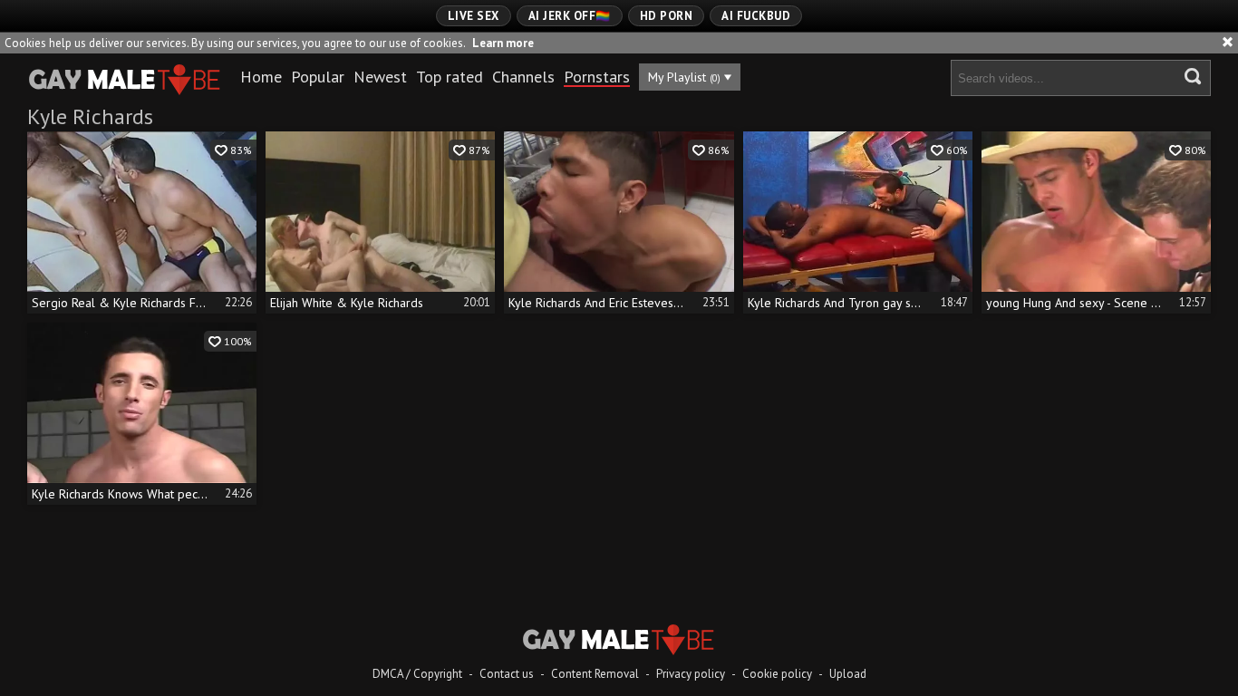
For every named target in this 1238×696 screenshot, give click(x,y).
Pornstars (597, 76)
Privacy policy (690, 674)
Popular (317, 76)
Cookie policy (777, 674)
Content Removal (595, 674)
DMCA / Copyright (417, 674)
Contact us (506, 674)
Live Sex (473, 16)
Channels (523, 76)
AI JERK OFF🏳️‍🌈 (569, 16)
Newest (380, 76)
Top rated (449, 76)
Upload (847, 674)
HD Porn (666, 16)
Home (261, 76)
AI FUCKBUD (755, 16)
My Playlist (684, 77)
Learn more (503, 43)
